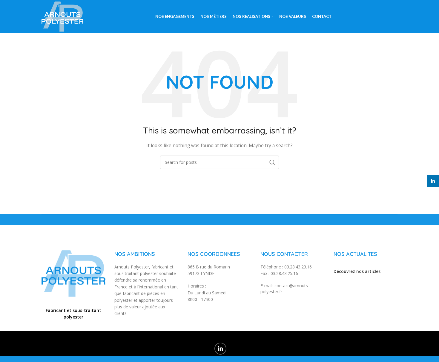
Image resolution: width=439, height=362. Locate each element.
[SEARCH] (272, 162)
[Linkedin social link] (220, 349)
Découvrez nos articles (357, 271)
